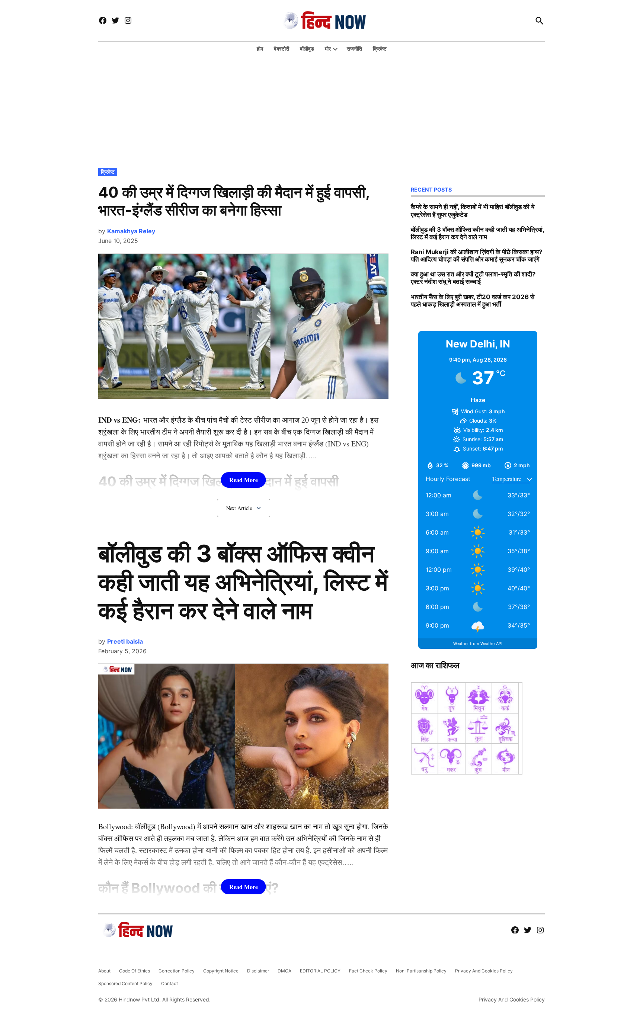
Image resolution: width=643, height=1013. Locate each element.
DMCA (284, 971)
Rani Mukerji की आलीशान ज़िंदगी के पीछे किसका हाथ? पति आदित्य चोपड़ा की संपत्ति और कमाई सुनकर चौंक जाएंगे (476, 255)
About (104, 971)
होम (260, 48)
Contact (169, 983)
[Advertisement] (321, 110)
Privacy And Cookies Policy (484, 971)
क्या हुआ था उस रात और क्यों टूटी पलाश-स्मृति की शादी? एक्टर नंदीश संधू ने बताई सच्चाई (473, 277)
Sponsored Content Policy (125, 983)
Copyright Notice (221, 971)
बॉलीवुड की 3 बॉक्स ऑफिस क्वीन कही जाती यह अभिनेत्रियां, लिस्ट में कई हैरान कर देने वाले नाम (243, 582)
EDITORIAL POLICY (320, 971)
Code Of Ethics (134, 971)
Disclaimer (258, 971)
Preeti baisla (125, 641)
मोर (328, 48)
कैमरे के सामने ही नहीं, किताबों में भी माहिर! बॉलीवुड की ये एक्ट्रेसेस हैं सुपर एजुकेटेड (472, 210)
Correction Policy (177, 971)
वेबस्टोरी (281, 48)
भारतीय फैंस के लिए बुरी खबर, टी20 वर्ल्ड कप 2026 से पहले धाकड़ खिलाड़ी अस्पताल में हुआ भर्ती (472, 300)
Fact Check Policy (368, 971)
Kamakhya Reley (131, 231)
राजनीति (354, 48)
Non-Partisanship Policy (421, 971)
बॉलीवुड (307, 48)
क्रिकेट (380, 48)
